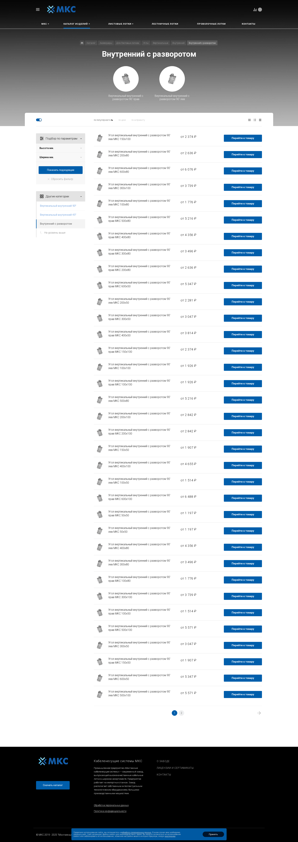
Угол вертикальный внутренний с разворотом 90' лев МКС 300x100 (139, 186)
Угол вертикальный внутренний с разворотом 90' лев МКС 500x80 (139, 398)
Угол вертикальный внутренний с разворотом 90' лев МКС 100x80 (139, 202)
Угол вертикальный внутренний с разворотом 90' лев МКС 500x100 (139, 693)
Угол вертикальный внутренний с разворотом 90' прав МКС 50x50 (139, 513)
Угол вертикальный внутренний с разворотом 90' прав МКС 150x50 (139, 660)
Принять (213, 834)
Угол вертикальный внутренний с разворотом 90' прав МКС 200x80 (139, 268)
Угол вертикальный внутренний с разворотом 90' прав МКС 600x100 (139, 497)
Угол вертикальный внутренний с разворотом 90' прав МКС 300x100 (139, 595)
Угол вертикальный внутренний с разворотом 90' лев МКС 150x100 (139, 137)
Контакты (164, 774)
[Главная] (82, 42)
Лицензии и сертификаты (175, 768)
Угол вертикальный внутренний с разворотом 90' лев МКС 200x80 (139, 153)
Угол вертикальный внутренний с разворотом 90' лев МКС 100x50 (139, 480)
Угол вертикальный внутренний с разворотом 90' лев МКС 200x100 (139, 415)
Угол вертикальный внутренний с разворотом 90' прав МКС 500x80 (139, 219)
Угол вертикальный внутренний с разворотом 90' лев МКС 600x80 (139, 169)
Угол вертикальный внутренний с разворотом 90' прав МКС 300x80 (139, 251)
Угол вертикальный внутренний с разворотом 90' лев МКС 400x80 (139, 546)
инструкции (170, 836)
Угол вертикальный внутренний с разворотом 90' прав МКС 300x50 (139, 317)
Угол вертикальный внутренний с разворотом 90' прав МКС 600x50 (139, 284)
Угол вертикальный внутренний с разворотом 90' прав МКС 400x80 (139, 235)
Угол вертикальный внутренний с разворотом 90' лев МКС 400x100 (139, 464)
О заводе (163, 761)
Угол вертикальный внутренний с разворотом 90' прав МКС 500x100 (139, 628)
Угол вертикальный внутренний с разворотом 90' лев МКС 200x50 (139, 300)
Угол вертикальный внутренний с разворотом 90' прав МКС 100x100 (139, 382)
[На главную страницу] (61, 9)
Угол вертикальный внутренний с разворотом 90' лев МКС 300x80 (139, 562)
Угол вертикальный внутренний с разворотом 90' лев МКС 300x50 (139, 644)
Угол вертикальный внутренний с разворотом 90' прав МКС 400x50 (139, 333)
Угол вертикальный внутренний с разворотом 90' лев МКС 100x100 (139, 366)
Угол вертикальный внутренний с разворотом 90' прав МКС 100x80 (139, 578)
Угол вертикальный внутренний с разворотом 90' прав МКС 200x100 (139, 431)
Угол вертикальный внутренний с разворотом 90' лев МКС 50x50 (139, 529)
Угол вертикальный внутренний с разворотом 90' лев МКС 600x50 (139, 677)
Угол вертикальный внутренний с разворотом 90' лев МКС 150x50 (139, 448)
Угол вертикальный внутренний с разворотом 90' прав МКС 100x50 (139, 611)
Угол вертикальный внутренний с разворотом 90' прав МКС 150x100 (139, 349)
